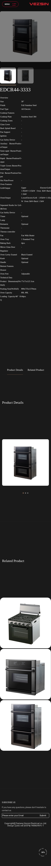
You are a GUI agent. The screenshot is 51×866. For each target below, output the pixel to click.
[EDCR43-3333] (25, 725)
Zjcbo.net (18, 825)
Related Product (36, 369)
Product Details (15, 369)
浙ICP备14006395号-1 (34, 825)
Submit (43, 815)
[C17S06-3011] (25, 623)
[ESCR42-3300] (25, 674)
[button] (23, 493)
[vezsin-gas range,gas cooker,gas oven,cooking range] (39, 4)
